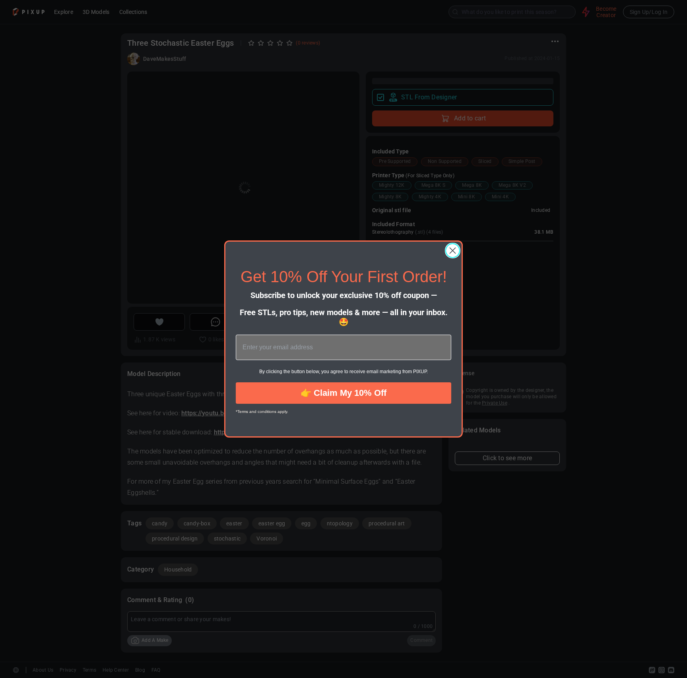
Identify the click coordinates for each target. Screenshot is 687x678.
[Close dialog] (453, 251)
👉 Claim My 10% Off (343, 393)
